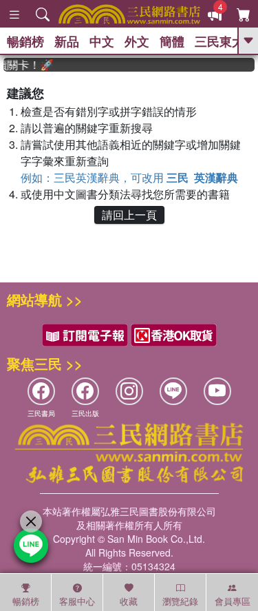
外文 (137, 41)
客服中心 (77, 601)
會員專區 (232, 601)
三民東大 (219, 41)
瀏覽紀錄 (180, 601)
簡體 (172, 41)
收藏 (129, 601)
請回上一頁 (129, 214)
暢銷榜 (25, 41)
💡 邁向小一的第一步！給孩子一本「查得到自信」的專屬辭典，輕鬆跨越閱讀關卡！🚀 (26, 65)
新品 (66, 41)
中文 (101, 41)
